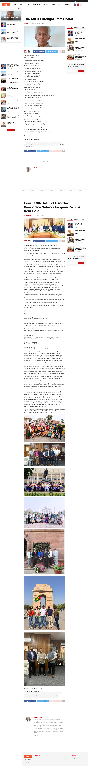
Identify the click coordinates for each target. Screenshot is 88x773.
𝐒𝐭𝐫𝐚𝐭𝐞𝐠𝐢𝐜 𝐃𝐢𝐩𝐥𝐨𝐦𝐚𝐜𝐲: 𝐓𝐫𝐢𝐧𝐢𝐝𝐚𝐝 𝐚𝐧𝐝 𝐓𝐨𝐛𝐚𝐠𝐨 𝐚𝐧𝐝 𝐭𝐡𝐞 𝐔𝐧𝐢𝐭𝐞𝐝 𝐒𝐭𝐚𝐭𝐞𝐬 (80, 56)
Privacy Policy (11, 1)
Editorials (45, 4)
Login (85, 1)
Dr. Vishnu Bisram (28, 215)
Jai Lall (26, 23)
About (3, 1)
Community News (36, 4)
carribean (29, 142)
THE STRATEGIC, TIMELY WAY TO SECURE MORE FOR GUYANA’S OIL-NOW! (13, 109)
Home (14, 4)
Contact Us (17, 1)
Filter (19, 8)
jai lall (57, 144)
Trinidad (62, 144)
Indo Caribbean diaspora (29, 144)
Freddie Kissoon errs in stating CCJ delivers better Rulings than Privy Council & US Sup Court (14, 116)
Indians (60, 142)
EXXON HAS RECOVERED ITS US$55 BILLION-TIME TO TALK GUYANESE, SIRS (13, 65)
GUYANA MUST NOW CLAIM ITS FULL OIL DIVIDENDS (80, 32)
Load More (11, 129)
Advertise (6, 1)
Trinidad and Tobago (28, 146)
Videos (59, 4)
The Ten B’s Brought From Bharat (10, 17)
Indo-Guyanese (52, 144)
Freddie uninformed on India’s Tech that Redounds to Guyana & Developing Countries (13, 31)
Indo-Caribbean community (41, 144)
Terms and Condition (23, 1)
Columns (20, 4)
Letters (27, 4)
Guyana (33, 142)
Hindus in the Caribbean (56, 693)
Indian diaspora (45, 142)
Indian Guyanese (53, 142)
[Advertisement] (11, 52)
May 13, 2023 (32, 23)
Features (66, 4)
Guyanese (39, 142)
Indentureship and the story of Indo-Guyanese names (80, 40)
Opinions (53, 4)
